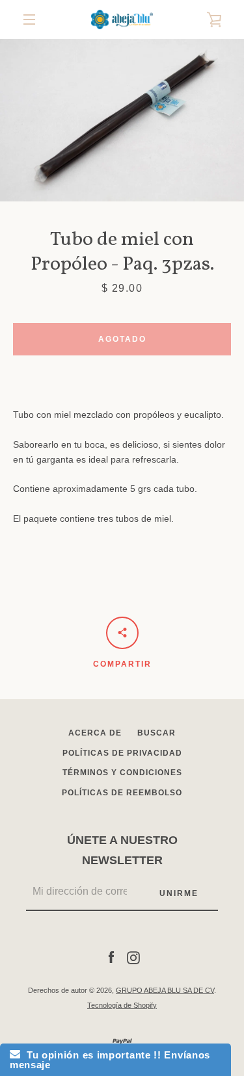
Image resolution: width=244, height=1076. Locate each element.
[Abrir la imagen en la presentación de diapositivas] (122, 120)
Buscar (156, 732)
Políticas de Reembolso (122, 792)
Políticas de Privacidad (122, 753)
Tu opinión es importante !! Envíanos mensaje (110, 1059)
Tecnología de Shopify (122, 1005)
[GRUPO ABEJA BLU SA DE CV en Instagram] (133, 957)
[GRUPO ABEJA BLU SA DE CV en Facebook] (111, 957)
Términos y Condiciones (122, 772)
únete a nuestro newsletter (122, 850)
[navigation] (29, 19)
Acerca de (95, 732)
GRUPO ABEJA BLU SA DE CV (165, 990)
